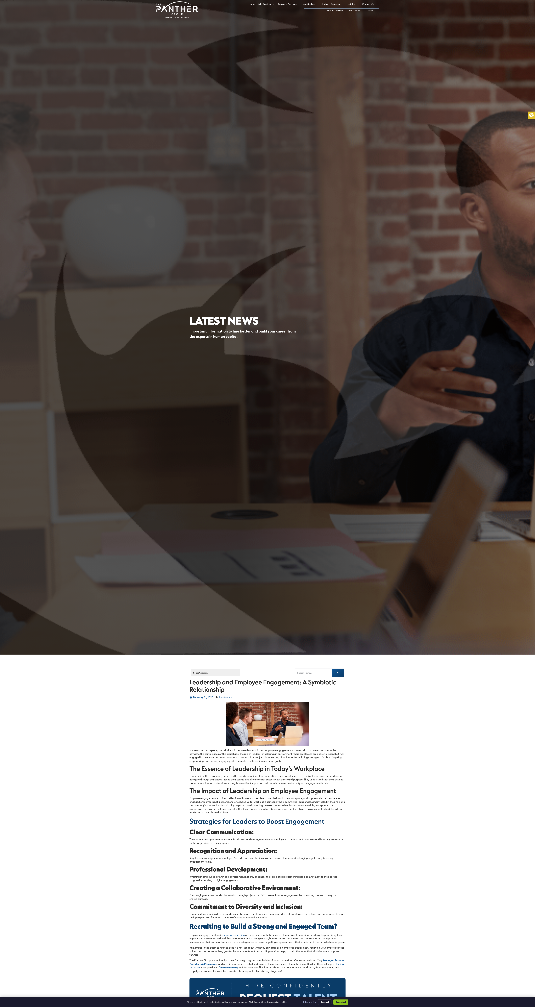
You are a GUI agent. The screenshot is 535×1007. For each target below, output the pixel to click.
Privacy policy (309, 1002)
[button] (531, 115)
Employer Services (290, 5)
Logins (372, 11)
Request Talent (336, 11)
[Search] (338, 673)
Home (252, 5)
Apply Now (356, 11)
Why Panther (267, 5)
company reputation (233, 935)
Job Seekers (312, 5)
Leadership (225, 697)
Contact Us (370, 5)
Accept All (341, 1001)
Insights (354, 5)
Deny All (324, 1001)
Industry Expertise (334, 5)
